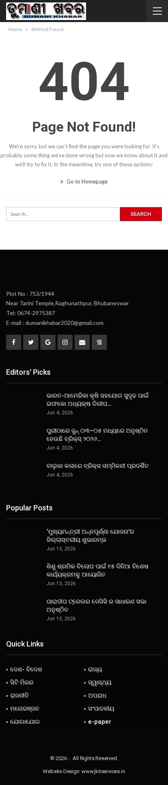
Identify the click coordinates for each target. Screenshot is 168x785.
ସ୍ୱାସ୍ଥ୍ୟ (99, 682)
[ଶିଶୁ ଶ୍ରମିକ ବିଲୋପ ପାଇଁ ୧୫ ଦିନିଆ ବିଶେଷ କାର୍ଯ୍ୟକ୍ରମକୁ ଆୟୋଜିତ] (23, 575)
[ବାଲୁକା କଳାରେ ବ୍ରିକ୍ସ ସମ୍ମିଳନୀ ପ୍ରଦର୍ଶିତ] (23, 475)
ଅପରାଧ (97, 695)
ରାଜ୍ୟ (95, 669)
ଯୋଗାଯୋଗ (25, 721)
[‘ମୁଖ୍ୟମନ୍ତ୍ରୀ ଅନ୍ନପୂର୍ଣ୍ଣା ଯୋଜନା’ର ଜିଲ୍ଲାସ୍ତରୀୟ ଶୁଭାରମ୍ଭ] (23, 541)
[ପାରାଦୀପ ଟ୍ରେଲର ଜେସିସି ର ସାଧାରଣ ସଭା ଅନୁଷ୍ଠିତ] (23, 610)
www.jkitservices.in (103, 771)
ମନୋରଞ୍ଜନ (24, 708)
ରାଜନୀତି (19, 695)
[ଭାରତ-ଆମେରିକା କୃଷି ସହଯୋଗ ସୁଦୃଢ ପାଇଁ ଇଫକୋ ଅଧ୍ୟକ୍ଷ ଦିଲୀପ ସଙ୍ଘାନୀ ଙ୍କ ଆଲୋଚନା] (23, 404)
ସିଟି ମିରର (21, 682)
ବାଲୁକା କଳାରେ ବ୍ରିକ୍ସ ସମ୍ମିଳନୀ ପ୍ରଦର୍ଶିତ (97, 466)
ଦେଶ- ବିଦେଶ (26, 669)
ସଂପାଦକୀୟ (101, 708)
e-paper (99, 721)
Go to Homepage (86, 181)
